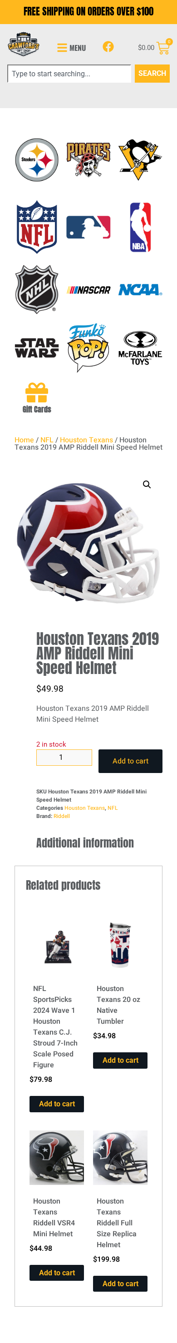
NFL (47, 440)
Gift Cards (37, 409)
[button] (147, 484)
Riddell (62, 816)
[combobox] (69, 73)
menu (77, 47)
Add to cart (130, 761)
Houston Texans (86, 440)
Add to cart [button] (57, 1104)
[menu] (62, 47)
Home (24, 440)
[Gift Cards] (36, 392)
